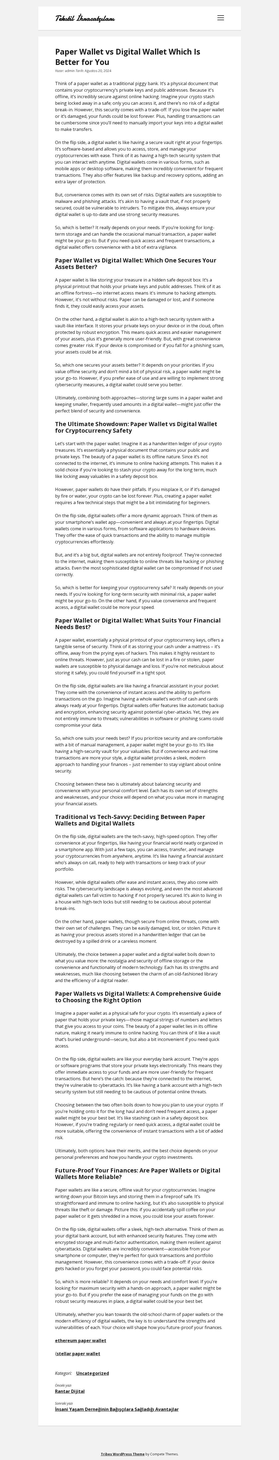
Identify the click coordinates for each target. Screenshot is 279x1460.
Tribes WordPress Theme (123, 1454)
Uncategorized (92, 1373)
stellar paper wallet (78, 1354)
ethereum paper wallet (80, 1341)
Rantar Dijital (70, 1391)
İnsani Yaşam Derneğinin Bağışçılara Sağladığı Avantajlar (117, 1409)
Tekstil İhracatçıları (84, 18)
